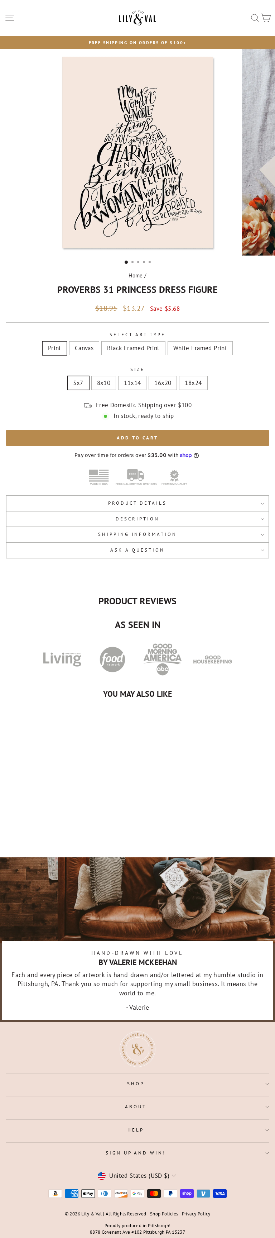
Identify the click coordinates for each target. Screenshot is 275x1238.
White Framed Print (200, 348)
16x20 (162, 383)
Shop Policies (164, 1213)
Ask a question (137, 550)
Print (54, 348)
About (135, 1107)
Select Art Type (137, 335)
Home (136, 275)
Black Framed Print (133, 348)
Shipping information (137, 534)
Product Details (137, 503)
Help (135, 1130)
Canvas (84, 348)
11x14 (132, 383)
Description (137, 519)
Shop (135, 1084)
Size (137, 369)
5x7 (78, 383)
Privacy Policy (196, 1213)
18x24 (193, 383)
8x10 (104, 383)
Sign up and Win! (136, 1153)
